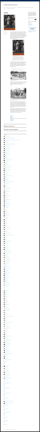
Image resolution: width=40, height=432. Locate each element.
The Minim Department (7, 304)
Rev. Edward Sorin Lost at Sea (7, 203)
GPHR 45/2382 (11, 120)
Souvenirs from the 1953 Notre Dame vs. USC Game (9, 181)
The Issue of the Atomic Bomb (7, 282)
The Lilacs (6, 209)
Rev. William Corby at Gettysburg (8, 187)
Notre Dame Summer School (7, 284)
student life (5, 34)
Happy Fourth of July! (7, 292)
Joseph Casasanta (6, 211)
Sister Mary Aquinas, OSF (7, 215)
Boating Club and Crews (7, 294)
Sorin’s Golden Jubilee (7, 183)
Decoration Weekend (7, 207)
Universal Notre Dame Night (7, 191)
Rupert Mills (6, 185)
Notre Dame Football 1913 (7, 179)
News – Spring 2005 (6, 420)
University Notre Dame (5, 0)
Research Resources (31, 7)
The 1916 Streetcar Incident (7, 195)
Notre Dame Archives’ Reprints (7, 205)
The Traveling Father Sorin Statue (8, 199)
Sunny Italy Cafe (6, 197)
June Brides (6, 298)
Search (35, 19)
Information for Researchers (14, 7)
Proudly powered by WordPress (13, 429)
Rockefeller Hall (6, 280)
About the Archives (8, 7)
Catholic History (30, 23)
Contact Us (5, 8)
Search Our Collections (20, 7)
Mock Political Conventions (7, 213)
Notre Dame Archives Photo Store (10, 8)
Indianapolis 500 (6, 302)
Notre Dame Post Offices (7, 290)
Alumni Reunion (6, 300)
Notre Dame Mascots (7, 286)
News (29, 25)
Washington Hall (6, 278)
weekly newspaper (15, 82)
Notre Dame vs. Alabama (7, 201)
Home (4, 7)
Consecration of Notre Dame (7, 189)
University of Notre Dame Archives (10, 4)
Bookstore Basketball (7, 193)
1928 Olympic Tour (6, 217)
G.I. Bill (24, 32)
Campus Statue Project (7, 296)
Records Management (25, 7)
